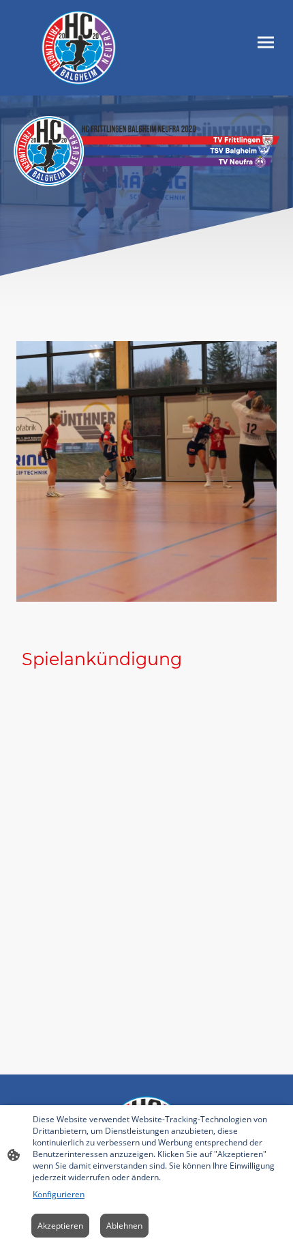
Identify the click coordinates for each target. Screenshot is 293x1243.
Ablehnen (124, 1225)
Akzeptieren (60, 1225)
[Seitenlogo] (78, 48)
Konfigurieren (58, 1194)
